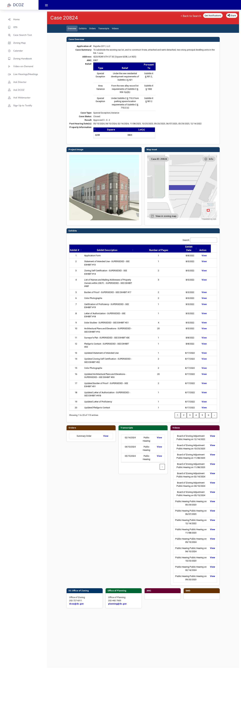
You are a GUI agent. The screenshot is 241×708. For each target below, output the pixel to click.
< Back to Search (191, 16)
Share (233, 15)
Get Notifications (213, 15)
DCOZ (18, 4)
